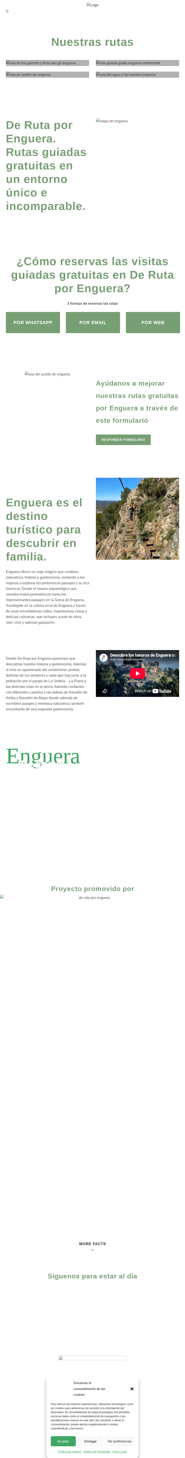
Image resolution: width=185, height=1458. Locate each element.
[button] (132, 1389)
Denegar (90, 1441)
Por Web (152, 322)
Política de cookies (69, 1451)
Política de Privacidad (96, 1451)
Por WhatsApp (33, 322)
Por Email (92, 322)
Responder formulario (123, 439)
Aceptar (63, 1441)
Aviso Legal (119, 1451)
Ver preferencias (120, 1441)
